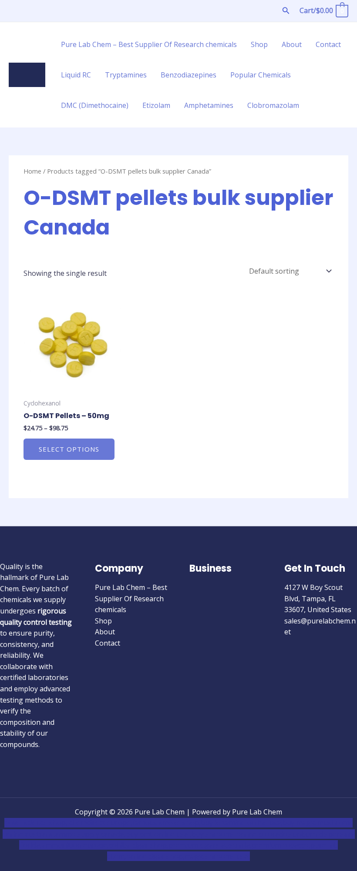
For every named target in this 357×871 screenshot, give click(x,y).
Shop (259, 44)
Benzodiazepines (188, 75)
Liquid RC (76, 75)
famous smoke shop (165, 822)
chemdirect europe (100, 822)
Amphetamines (208, 105)
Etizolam (156, 105)
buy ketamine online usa (241, 822)
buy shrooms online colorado (239, 834)
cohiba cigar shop (138, 845)
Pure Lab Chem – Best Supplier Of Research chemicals (149, 44)
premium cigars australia (209, 845)
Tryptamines (126, 75)
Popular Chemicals (260, 75)
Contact (328, 44)
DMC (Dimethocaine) (94, 105)
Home (32, 171)
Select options (69, 449)
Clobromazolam (273, 105)
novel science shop (35, 822)
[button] (286, 11)
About (292, 44)
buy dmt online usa (158, 834)
